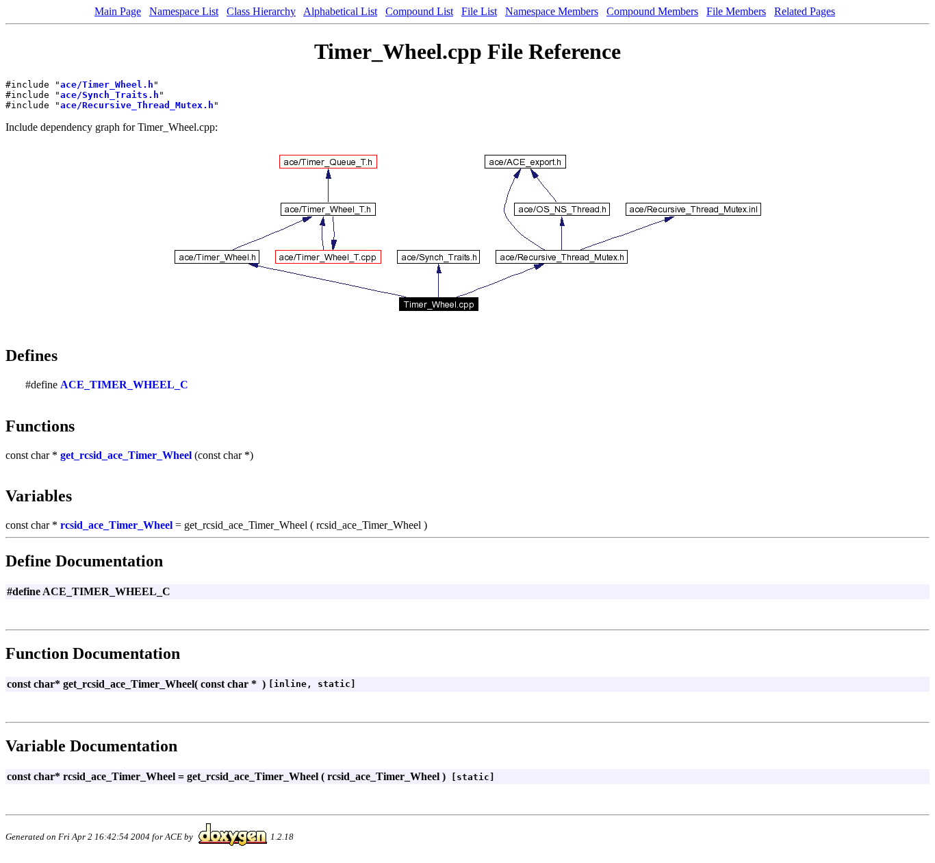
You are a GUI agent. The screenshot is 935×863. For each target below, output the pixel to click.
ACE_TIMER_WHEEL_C (124, 384)
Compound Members (652, 11)
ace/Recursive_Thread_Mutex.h (137, 105)
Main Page (117, 11)
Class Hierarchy (261, 11)
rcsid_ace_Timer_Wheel (116, 525)
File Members (736, 11)
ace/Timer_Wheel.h (106, 84)
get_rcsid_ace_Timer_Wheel (126, 455)
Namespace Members (551, 11)
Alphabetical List (340, 11)
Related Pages (804, 11)
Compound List (419, 11)
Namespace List (183, 11)
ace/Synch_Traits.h (109, 95)
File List (479, 11)
